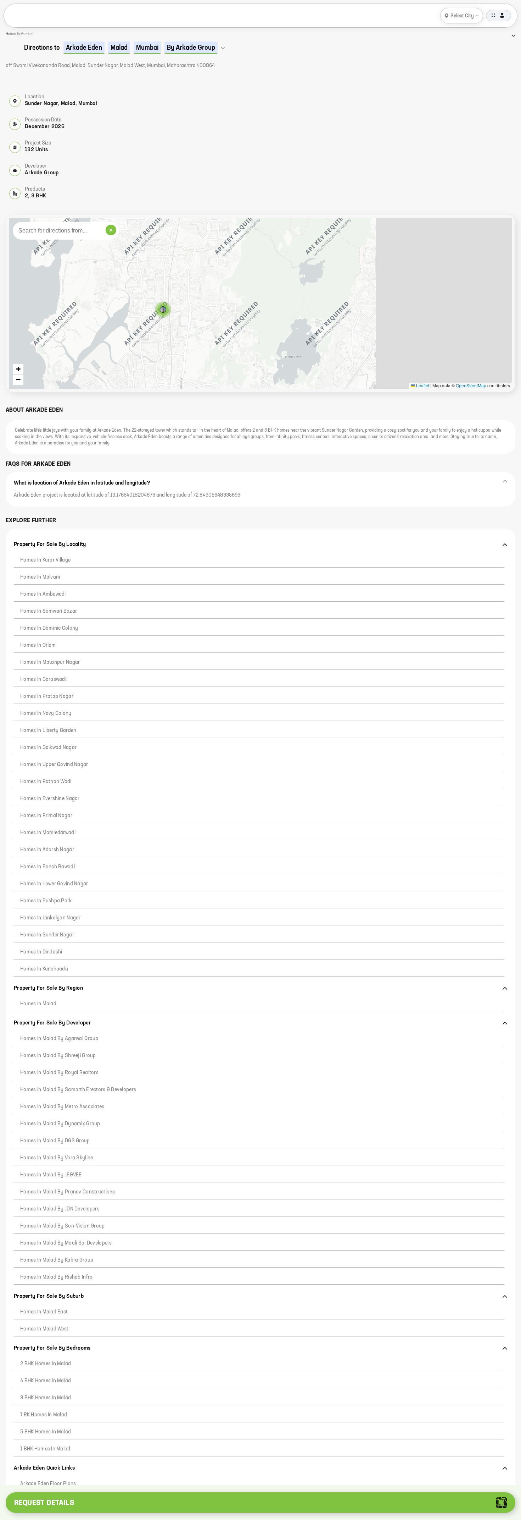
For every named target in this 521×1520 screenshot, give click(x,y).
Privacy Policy (61, 1478)
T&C (88, 1478)
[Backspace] (127, 1434)
